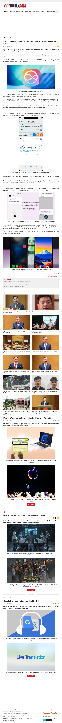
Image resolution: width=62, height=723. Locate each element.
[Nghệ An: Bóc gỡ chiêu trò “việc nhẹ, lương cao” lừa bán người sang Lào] (45, 382)
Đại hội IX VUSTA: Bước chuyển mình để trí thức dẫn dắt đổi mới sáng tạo (45, 331)
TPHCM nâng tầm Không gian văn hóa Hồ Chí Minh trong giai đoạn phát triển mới (16, 412)
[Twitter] (56, 46)
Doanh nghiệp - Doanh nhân (32, 11)
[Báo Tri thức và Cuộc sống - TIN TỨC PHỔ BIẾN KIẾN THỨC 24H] (51, 713)
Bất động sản (19, 11)
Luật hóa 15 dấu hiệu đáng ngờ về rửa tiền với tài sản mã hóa (16, 372)
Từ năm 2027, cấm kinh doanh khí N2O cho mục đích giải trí (45, 352)
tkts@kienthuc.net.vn (10, 720)
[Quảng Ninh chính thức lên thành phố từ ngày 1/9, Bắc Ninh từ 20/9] (16, 342)
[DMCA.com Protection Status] (47, 720)
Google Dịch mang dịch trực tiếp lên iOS (15, 286)
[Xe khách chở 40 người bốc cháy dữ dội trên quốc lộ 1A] (16, 382)
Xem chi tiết (31, 504)
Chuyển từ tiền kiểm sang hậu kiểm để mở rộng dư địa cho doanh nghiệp (16, 311)
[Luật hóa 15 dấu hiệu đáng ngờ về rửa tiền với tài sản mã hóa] (16, 362)
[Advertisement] (31, 24)
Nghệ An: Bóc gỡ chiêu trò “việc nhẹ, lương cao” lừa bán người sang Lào (44, 392)
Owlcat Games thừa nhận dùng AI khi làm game (17, 284)
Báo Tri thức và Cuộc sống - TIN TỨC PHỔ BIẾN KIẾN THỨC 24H (14, 6)
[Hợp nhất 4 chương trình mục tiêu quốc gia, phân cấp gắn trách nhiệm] (45, 362)
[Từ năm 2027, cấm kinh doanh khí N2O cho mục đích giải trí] (45, 342)
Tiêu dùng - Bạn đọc (52, 11)
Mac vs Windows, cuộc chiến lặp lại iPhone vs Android (18, 281)
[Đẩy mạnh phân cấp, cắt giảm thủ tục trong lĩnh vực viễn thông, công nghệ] (45, 402)
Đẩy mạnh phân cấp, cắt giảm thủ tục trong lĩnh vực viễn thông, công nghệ (44, 412)
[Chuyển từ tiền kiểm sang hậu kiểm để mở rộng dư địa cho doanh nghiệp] (16, 302)
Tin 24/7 (43, 11)
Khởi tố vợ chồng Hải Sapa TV (41, 311)
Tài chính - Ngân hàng (9, 11)
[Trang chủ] (4, 38)
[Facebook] (53, 46)
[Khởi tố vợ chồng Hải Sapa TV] (45, 302)
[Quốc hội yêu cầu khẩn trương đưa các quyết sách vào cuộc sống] (16, 322)
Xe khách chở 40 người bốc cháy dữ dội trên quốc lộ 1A (16, 392)
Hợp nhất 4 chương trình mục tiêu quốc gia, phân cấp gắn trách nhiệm (45, 372)
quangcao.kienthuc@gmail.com (52, 718)
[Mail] (58, 46)
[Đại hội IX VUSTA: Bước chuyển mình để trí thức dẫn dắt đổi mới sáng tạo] (45, 322)
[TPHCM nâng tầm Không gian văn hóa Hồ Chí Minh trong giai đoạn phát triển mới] (16, 402)
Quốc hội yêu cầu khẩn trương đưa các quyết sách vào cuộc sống (15, 331)
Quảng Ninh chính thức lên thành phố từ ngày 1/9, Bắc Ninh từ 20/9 (16, 352)
